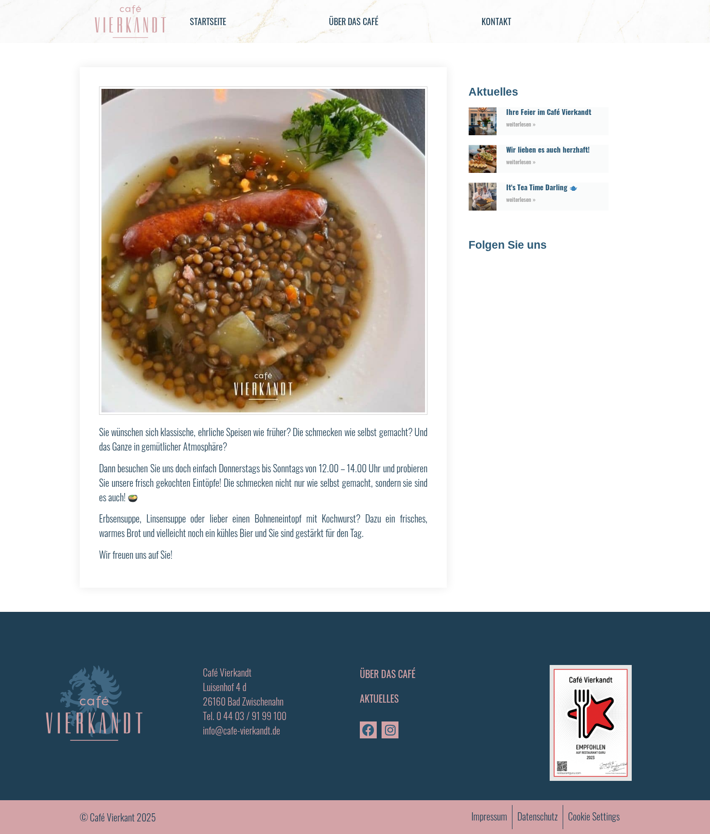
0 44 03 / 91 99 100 (251, 715)
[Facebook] (368, 729)
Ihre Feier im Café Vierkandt (549, 111)
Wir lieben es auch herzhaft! (548, 149)
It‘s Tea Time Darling (537, 187)
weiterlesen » (521, 124)
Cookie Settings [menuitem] (594, 816)
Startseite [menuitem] (208, 21)
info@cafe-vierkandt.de (241, 730)
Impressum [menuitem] (489, 816)
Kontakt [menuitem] (496, 21)
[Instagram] (390, 729)
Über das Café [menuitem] (353, 21)
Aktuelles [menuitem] (379, 698)
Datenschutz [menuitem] (537, 816)
